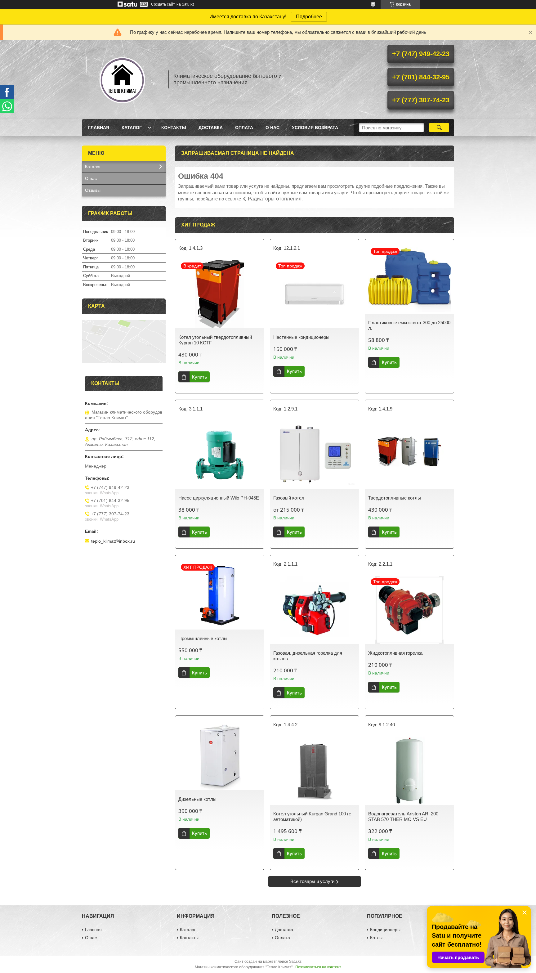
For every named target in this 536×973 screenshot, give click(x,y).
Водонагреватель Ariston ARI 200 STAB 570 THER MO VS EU (403, 816)
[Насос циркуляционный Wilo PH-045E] (219, 455)
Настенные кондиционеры (301, 337)
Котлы (376, 937)
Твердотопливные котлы (394, 497)
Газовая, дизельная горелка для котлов (307, 655)
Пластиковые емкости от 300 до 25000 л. (409, 325)
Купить (199, 376)
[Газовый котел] (314, 455)
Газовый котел (288, 497)
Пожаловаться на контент (318, 967)
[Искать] (439, 127)
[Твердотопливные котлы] (409, 455)
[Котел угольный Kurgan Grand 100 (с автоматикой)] (314, 771)
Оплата (244, 127)
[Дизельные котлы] (219, 756)
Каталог (132, 127)
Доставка (211, 127)
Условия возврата (315, 127)
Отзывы (92, 190)
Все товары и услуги (312, 881)
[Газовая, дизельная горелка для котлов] (314, 610)
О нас (272, 127)
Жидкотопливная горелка (395, 653)
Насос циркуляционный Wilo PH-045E (218, 497)
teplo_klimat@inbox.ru (113, 541)
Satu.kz (295, 961)
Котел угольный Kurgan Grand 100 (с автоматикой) (312, 816)
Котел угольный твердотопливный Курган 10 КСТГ (215, 339)
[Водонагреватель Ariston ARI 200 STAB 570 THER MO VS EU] (409, 771)
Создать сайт (163, 4)
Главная (98, 127)
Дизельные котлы (197, 799)
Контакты (173, 127)
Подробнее (309, 16)
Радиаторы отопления (275, 199)
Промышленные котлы (202, 638)
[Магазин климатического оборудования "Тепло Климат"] (122, 79)
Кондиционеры (385, 929)
